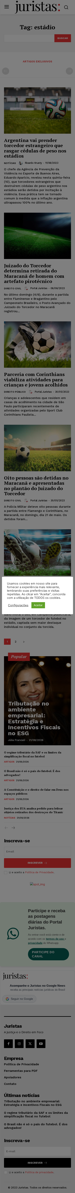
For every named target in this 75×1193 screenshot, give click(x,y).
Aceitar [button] (38, 605)
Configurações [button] (18, 605)
